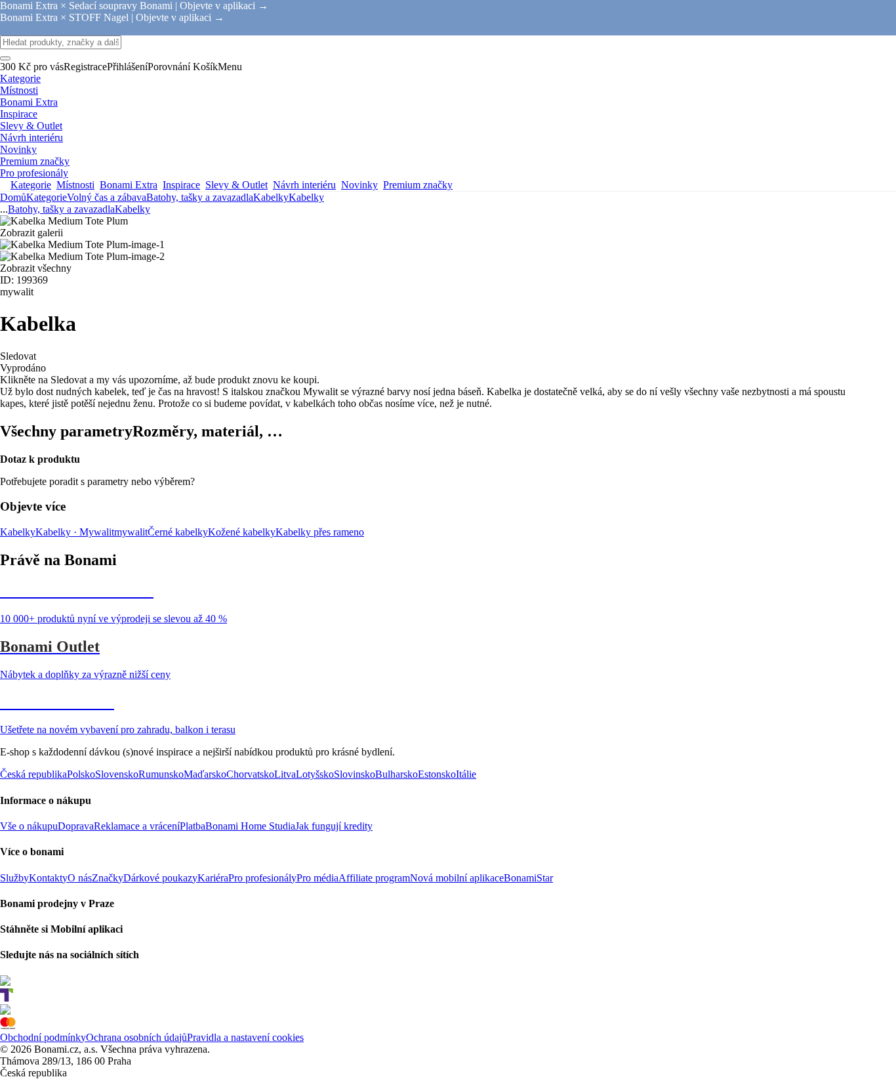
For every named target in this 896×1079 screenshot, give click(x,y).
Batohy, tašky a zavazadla (199, 197)
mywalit (131, 532)
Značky (107, 877)
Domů (13, 197)
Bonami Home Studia (250, 826)
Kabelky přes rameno (319, 532)
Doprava (76, 826)
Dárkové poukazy (160, 877)
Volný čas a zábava (106, 197)
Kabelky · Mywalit (74, 532)
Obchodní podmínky (43, 1037)
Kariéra (212, 877)
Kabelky (306, 197)
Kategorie (46, 197)
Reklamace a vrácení (137, 826)
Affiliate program (374, 877)
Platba (192, 826)
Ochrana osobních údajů (136, 1037)
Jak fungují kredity (334, 826)
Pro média (317, 877)
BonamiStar (528, 877)
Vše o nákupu (29, 826)
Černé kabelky (178, 532)
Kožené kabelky (241, 532)
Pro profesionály (262, 877)
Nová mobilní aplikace (457, 877)
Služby (14, 877)
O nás (80, 877)
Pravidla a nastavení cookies (245, 1037)
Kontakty (48, 877)
